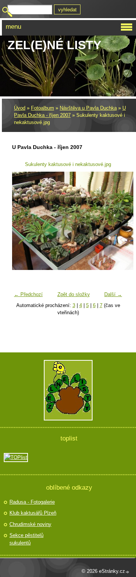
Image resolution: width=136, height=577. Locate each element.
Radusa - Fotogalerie (32, 502)
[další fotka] (113, 221)
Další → (113, 294)
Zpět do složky (73, 294)
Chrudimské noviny (30, 524)
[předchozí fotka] (22, 221)
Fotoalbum (42, 108)
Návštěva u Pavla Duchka (88, 108)
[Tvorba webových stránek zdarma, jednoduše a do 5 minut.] (127, 572)
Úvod (19, 108)
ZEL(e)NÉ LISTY (54, 45)
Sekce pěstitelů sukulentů (26, 539)
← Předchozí (28, 294)
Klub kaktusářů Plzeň (32, 513)
